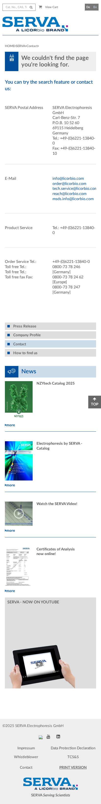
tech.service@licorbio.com (75, 189)
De (88, 7)
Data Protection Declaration (73, 748)
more (10, 425)
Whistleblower (26, 757)
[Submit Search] (31, 7)
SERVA (20, 46)
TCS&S (73, 757)
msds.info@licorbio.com (73, 199)
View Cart (51, 7)
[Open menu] (97, 28)
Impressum (26, 748)
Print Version (73, 767)
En (95, 7)
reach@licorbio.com (69, 194)
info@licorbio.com (68, 179)
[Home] (37, 24)
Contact (32, 46)
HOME (9, 46)
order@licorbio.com (69, 184)
